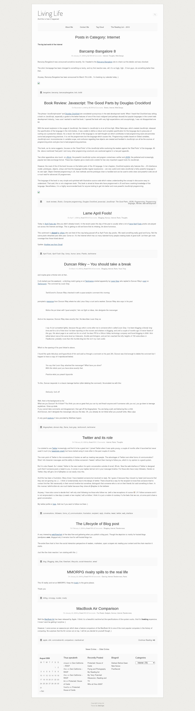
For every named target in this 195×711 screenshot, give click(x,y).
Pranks (84, 253)
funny (68, 253)
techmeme (92, 253)
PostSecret (115, 669)
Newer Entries (91, 649)
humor (73, 253)
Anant (83, 218)
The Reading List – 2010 (120, 27)
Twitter (54, 448)
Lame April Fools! (97, 213)
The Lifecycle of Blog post (97, 524)
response (50, 301)
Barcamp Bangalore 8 (97, 51)
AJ (88, 56)
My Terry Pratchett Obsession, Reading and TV (97, 678)
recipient (95, 513)
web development (149, 203)
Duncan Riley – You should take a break (97, 264)
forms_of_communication (72, 513)
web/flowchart (57, 534)
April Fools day (50, 223)
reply (101, 513)
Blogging (101, 218)
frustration (87, 513)
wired (95, 561)
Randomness (120, 528)
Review (139, 203)
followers (58, 513)
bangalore (47, 92)
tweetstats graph (58, 451)
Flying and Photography (97, 669)
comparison (69, 640)
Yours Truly (122, 269)
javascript (101, 201)
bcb (75, 92)
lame (131, 223)
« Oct (42, 691)
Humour (107, 218)
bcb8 (80, 92)
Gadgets (107, 613)
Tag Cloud (100, 27)
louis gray (73, 427)
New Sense (115, 666)
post (144, 281)
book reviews (52, 201)
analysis (50, 418)
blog (44, 561)
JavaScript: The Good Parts (117, 201)
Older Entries (104, 649)
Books (106, 108)
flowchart (66, 561)
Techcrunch (42, 283)
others (62, 232)
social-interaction (85, 561)
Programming (140, 201)
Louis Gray (115, 281)
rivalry (76, 582)
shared (54, 232)
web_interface (127, 513)
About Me (69, 27)
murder (58, 598)
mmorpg (52, 598)
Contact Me (84, 27)
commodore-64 (58, 640)
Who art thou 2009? (95, 684)
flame (66, 427)
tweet (113, 513)
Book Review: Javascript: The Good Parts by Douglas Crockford (97, 103)
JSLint (68, 157)
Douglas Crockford (72, 113)
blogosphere (47, 427)
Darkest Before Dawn (119, 663)
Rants (119, 218)
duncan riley (58, 427)
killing (45, 598)
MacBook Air (49, 619)
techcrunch (82, 427)
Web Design (120, 56)
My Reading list (93, 672)
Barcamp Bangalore (104, 61)
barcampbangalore (66, 92)
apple (45, 640)
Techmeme (89, 281)
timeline (107, 513)
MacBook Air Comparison (97, 608)
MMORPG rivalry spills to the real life (97, 572)
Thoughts (112, 56)
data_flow (58, 561)
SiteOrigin (101, 706)
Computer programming (73, 201)
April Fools (47, 253)
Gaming (104, 576)
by (58, 232)
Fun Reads (100, 613)
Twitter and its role (97, 438)
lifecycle (74, 561)
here (54, 504)
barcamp (55, 92)
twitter (118, 513)
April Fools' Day (58, 253)
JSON (127, 157)
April (135, 223)
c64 (49, 640)
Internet (105, 56)
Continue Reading (145, 640)
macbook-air (79, 640)
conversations (48, 513)
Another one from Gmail (53, 244)
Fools (139, 223)
